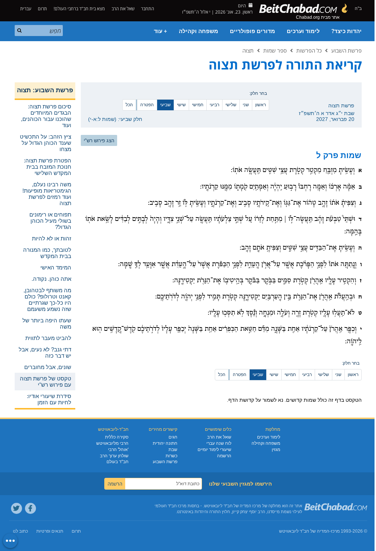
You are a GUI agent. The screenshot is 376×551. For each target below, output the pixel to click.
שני (246, 104)
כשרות (171, 455)
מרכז (335, 531)
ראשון (260, 104)
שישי (181, 104)
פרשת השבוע (346, 50)
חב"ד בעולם (117, 461)
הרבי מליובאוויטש (112, 443)
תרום (42, 9)
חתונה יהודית (165, 443)
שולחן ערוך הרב (114, 455)
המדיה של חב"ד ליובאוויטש (304, 531)
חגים (173, 437)
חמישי (197, 104)
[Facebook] (30, 508)
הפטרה (147, 104)
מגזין (276, 449)
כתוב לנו (20, 531)
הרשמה (224, 455)
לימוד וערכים (303, 31)
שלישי (230, 104)
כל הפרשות (309, 50)
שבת (173, 449)
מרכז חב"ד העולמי (171, 506)
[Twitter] (16, 508)
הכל (129, 104)
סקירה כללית (117, 437)
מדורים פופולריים (252, 31)
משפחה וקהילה (198, 31)
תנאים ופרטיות (49, 531)
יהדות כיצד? (347, 31)
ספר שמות (275, 50)
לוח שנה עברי (218, 443)
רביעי (214, 104)
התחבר (148, 9)
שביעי (165, 104)
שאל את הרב (123, 9)
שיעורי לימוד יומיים (214, 449)
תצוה (248, 50)
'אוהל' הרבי (118, 449)
